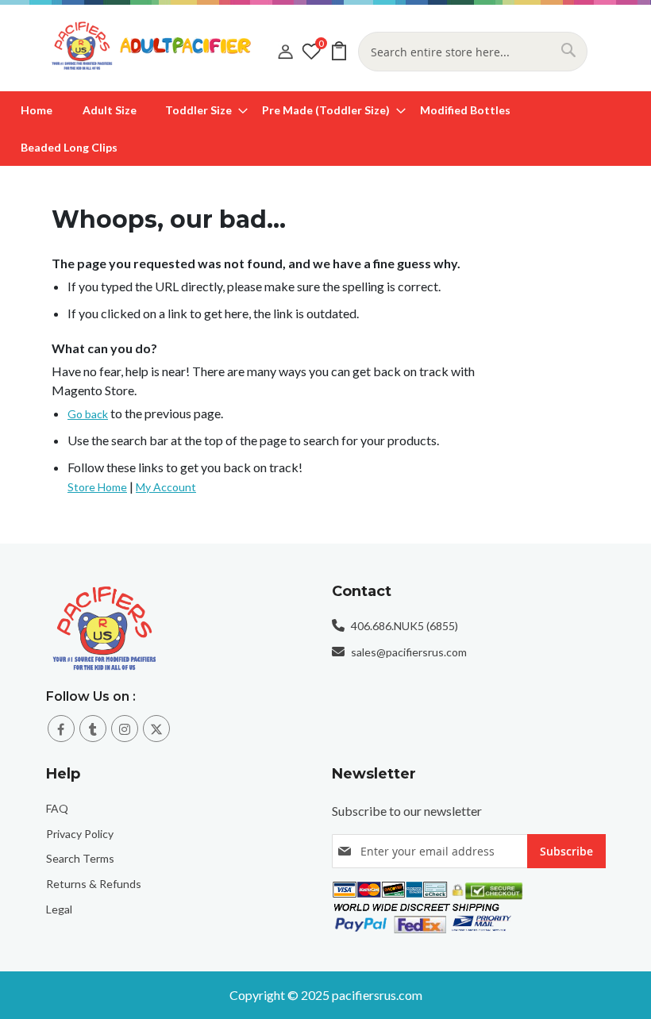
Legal (59, 909)
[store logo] (165, 45)
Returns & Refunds (93, 883)
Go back (87, 414)
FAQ (57, 808)
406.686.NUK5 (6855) (404, 626)
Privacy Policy (80, 833)
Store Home (97, 487)
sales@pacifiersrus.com (409, 652)
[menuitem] (36, 110)
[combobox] (472, 51)
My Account (166, 487)
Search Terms (80, 858)
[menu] (325, 128)
